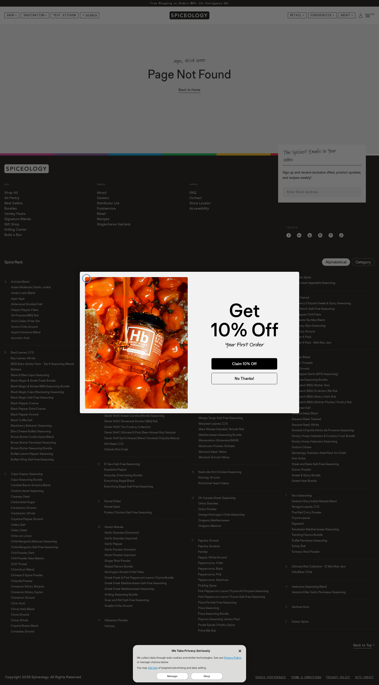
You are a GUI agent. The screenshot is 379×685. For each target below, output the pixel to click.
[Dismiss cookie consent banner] (240, 651)
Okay (207, 676)
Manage (172, 676)
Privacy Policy (232, 657)
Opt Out (152, 667)
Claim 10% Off (244, 363)
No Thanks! (244, 378)
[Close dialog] (86, 278)
